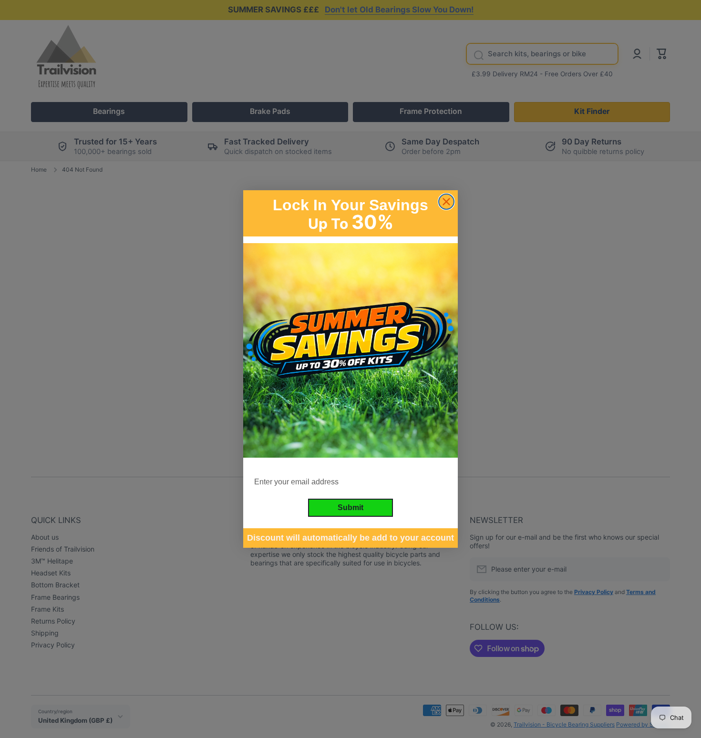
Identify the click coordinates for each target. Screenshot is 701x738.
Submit (350, 507)
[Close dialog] (446, 201)
